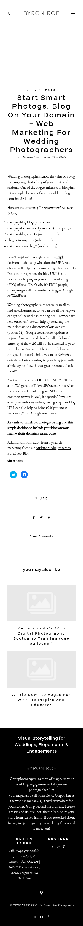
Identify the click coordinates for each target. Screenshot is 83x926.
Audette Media (46, 447)
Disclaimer (24, 878)
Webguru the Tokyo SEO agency (37, 385)
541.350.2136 (30, 861)
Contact (14, 861)
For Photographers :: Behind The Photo (41, 157)
